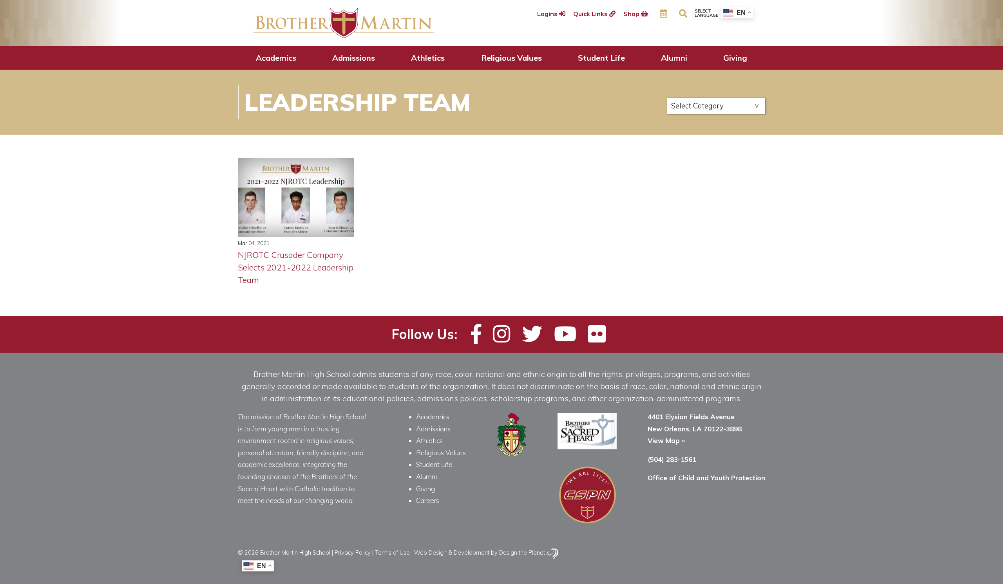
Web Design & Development (451, 552)
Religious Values (511, 58)
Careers (427, 500)
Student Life (601, 58)
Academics (276, 58)
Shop (632, 14)
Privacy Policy (353, 552)
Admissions (353, 58)
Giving (735, 58)
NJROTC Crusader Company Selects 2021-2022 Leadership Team (295, 267)
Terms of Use (392, 552)
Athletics (428, 58)
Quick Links (591, 14)
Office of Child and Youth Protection (706, 478)
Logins (548, 14)
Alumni (674, 58)
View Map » (666, 440)
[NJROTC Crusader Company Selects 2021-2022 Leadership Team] (296, 197)
